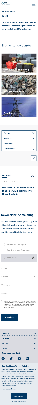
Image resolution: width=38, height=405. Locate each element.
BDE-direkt (12, 257)
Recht (13, 11)
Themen (7, 11)
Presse (4, 348)
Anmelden (9, 317)
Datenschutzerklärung (9, 389)
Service (5, 343)
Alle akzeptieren (18, 396)
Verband (5, 338)
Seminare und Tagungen (18, 250)
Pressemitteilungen (16, 244)
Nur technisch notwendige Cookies (19, 401)
